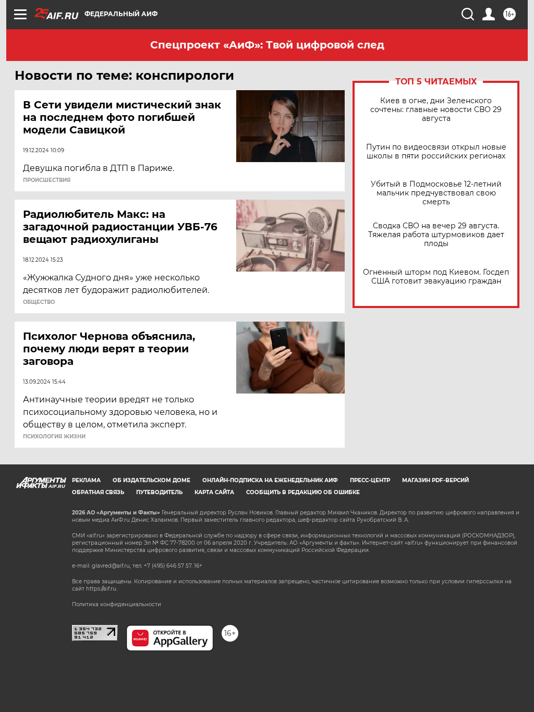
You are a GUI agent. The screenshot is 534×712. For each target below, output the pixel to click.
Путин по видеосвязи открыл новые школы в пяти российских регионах (436, 152)
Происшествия (46, 180)
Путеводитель (159, 492)
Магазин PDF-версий (435, 480)
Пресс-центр (370, 480)
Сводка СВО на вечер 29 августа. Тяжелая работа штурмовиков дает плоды (436, 235)
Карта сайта (214, 492)
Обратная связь (98, 492)
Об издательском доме (151, 480)
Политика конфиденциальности (116, 604)
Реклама (86, 480)
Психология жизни (54, 436)
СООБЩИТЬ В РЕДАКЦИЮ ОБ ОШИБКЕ (303, 492)
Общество (39, 302)
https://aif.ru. (101, 588)
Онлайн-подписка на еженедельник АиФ (270, 480)
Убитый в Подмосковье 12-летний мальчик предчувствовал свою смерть (436, 193)
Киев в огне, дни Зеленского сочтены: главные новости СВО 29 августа (436, 109)
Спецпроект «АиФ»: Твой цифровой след (267, 45)
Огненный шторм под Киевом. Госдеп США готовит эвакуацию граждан (436, 277)
